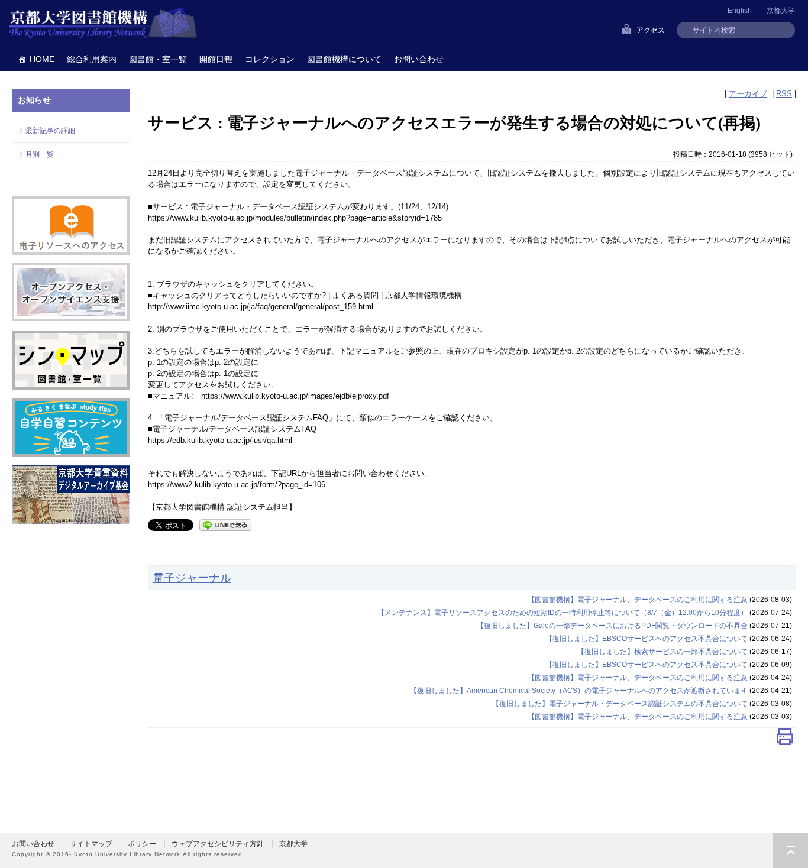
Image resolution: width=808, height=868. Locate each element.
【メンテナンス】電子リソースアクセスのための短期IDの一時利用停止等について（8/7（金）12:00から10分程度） (562, 612)
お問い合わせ (419, 59)
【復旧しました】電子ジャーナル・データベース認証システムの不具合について (620, 703)
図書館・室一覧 (158, 59)
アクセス (650, 30)
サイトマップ (91, 844)
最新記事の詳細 (50, 131)
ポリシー (142, 844)
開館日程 (215, 59)
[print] (785, 740)
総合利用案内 (92, 59)
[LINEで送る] (225, 524)
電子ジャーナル (192, 577)
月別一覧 (39, 154)
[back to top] (790, 850)
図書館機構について (344, 59)
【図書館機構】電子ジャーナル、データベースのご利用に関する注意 (638, 599)
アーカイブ (748, 93)
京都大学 (781, 11)
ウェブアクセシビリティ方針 (218, 844)
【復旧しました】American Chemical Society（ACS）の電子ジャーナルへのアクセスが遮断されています (579, 690)
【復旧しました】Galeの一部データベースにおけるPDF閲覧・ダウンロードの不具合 (612, 625)
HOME (42, 59)
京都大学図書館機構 (103, 23)
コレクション (270, 59)
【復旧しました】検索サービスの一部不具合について (662, 651)
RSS (784, 93)
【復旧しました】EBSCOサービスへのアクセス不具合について (646, 638)
